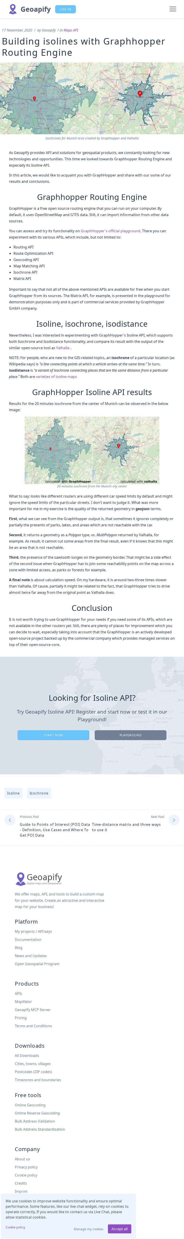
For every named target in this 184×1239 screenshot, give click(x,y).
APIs (18, 993)
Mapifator (23, 1001)
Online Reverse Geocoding (37, 1113)
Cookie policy (15, 1227)
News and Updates (31, 955)
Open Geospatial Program (37, 963)
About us (22, 1158)
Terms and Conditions (33, 1025)
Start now (53, 735)
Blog (18, 947)
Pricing (21, 1017)
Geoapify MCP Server (33, 1009)
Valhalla (62, 347)
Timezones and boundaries (38, 1079)
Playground (131, 735)
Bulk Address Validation (35, 1121)
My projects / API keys (33, 931)
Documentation (28, 939)
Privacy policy (26, 1167)
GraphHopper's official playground (110, 230)
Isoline (13, 793)
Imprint (21, 1191)
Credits (21, 1183)
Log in (65, 9)
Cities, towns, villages (33, 1063)
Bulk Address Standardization (40, 1129)
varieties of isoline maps (56, 376)
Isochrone (39, 793)
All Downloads (27, 1055)
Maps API (71, 30)
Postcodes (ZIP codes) (33, 1071)
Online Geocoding (30, 1105)
